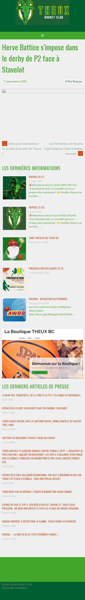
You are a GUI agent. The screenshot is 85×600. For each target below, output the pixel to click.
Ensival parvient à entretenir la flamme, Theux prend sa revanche (39, 521)
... (41, 196)
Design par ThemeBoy (14, 588)
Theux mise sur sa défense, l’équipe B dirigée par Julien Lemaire (37, 491)
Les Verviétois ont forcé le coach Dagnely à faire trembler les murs (63, 148)
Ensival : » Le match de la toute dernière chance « (30, 534)
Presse (77, 81)
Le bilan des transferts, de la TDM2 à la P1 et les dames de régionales (41, 395)
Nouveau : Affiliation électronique (48, 299)
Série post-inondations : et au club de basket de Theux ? (21, 148)
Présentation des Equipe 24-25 (46, 268)
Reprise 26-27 (36, 177)
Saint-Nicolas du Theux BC (44, 238)
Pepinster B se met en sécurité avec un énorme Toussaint (34, 408)
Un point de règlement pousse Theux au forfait (28, 438)
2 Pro (68, 81)
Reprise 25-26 (36, 207)
